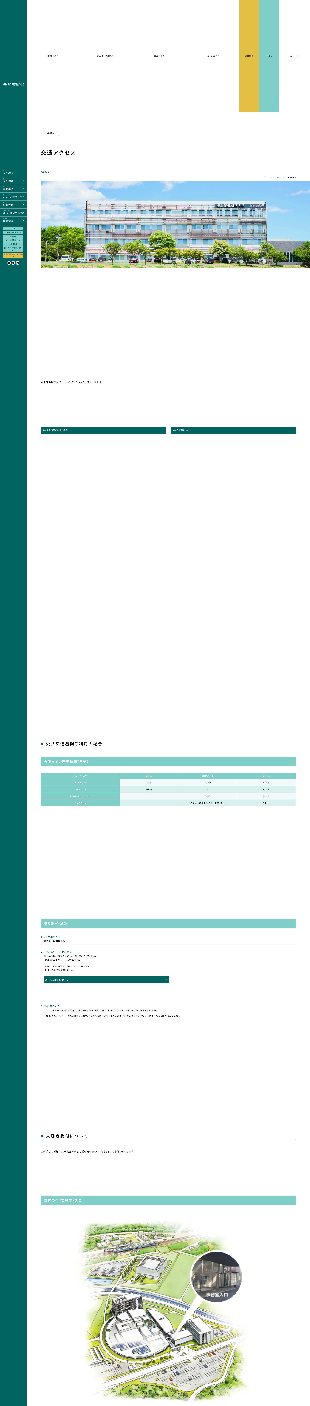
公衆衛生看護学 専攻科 (13, 232)
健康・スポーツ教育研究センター (13, 249)
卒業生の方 (159, 56)
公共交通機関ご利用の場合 (55, 430)
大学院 (13, 228)
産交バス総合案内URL (56, 979)
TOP (266, 177)
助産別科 (13, 236)
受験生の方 (53, 56)
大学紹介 (277, 177)
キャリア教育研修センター (13, 240)
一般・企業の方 (212, 56)
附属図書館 (13, 244)
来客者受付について (181, 430)
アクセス (269, 56)
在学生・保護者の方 (106, 56)
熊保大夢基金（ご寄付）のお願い (13, 255)
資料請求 (249, 56)
